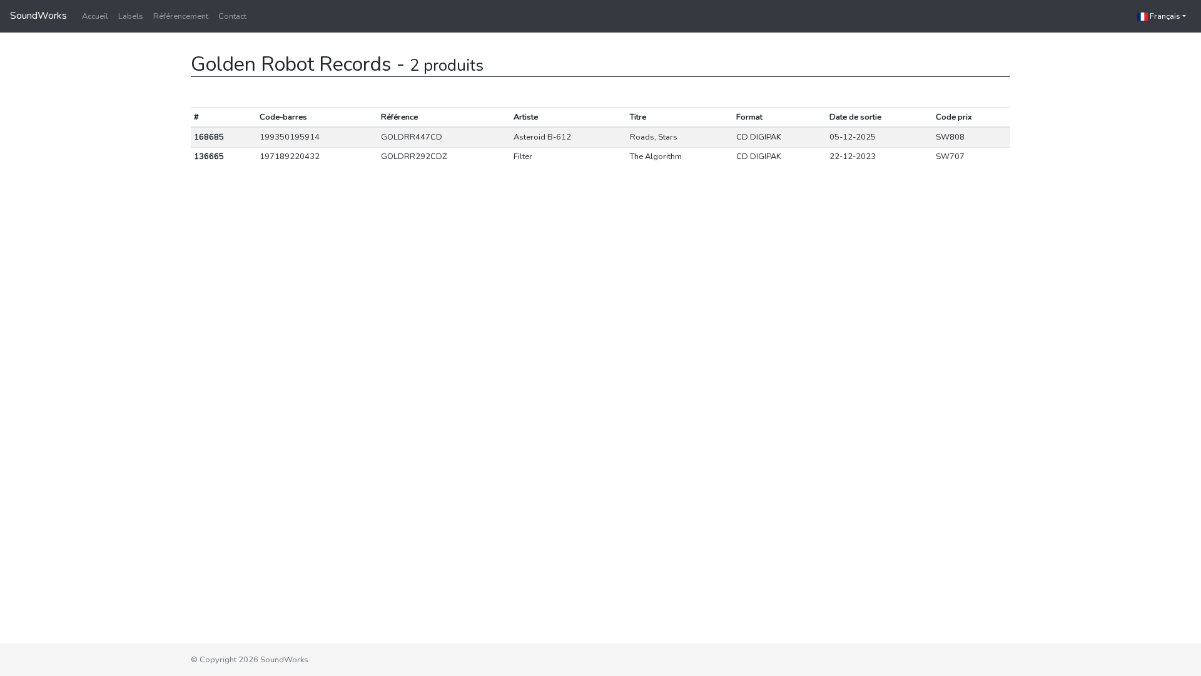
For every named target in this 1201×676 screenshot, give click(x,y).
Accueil (95, 16)
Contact (232, 16)
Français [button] (1164, 16)
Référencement (180, 16)
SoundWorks (38, 16)
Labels (130, 16)
